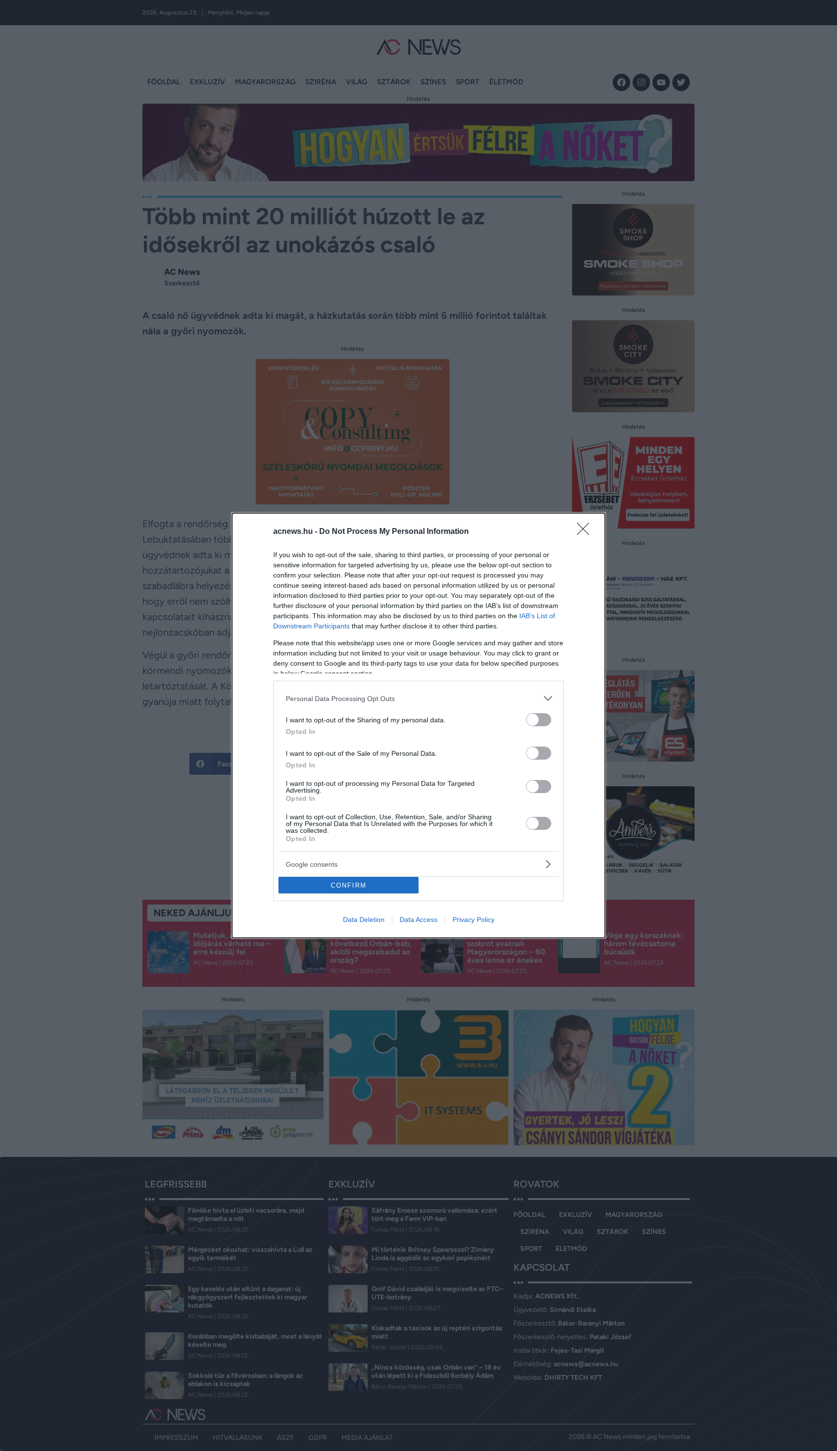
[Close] (586, 532)
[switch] (538, 719)
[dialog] (418, 725)
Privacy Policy (473, 919)
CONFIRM (349, 885)
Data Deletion (364, 919)
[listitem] (418, 698)
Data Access (418, 919)
